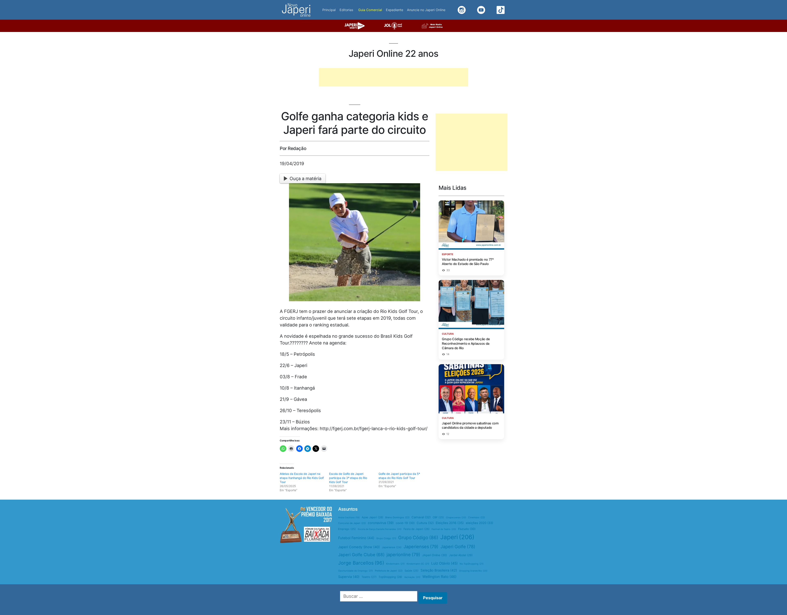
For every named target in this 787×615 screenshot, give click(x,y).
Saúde (412, 570)
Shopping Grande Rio (473, 570)
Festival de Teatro (444, 529)
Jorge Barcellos (361, 563)
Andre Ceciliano (349, 517)
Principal (329, 10)
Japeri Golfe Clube (361, 554)
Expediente (394, 10)
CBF (438, 517)
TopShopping (390, 577)
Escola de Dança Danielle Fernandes (379, 529)
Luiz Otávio (444, 563)
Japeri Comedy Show (359, 547)
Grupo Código (418, 537)
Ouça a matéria (305, 178)
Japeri (457, 537)
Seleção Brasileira (439, 570)
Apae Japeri (372, 517)
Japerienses (421, 546)
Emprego (347, 529)
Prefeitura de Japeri (389, 570)
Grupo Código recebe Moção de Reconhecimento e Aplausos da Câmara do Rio (466, 343)
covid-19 (405, 523)
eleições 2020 (479, 523)
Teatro (369, 577)
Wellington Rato (439, 576)
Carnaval (421, 517)
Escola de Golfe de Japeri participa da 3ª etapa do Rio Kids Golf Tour (348, 478)
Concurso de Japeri (352, 523)
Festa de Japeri (417, 529)
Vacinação (412, 577)
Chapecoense (456, 517)
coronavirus (381, 523)
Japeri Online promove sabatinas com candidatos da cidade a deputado (470, 425)
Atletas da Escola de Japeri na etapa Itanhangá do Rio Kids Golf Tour (302, 478)
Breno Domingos (397, 517)
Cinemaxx (476, 517)
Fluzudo (466, 529)
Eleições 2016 (450, 523)
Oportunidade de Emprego (355, 570)
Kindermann (395, 563)
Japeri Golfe (457, 546)
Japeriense (391, 547)
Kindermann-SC (418, 563)
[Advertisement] (393, 77)
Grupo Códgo (386, 538)
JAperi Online (434, 555)
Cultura (425, 523)
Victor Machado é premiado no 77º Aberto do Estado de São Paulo (468, 261)
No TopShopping (471, 563)
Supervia (348, 577)
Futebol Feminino (356, 538)
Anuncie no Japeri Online (426, 10)
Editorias (346, 10)
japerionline (403, 554)
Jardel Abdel (461, 555)
